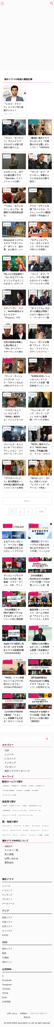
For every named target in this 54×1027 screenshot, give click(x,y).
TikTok (5, 993)
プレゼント (10, 766)
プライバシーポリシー (38, 1013)
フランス (24, 835)
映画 (4, 953)
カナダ (27, 830)
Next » (27, 501)
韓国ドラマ (7, 917)
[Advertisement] (41, 94)
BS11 (5, 805)
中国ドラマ (7, 922)
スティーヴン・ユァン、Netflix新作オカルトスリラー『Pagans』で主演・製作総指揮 (14, 314)
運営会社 (9, 862)
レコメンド (10, 758)
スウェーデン (36, 830)
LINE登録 (6, 1001)
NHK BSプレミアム (36, 805)
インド (6, 830)
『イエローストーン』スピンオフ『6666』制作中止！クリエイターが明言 (13, 416)
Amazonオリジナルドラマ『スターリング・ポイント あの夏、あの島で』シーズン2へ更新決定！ (13, 246)
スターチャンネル (36, 810)
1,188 (40, 511)
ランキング (10, 762)
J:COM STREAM (9, 790)
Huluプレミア (41, 786)
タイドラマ (7, 931)
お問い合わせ (11, 858)
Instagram (7, 984)
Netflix (28, 790)
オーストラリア (16, 830)
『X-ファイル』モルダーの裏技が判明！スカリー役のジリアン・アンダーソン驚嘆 (39, 314)
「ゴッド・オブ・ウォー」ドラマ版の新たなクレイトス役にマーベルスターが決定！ (39, 280)
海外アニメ (7, 962)
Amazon (6, 786)
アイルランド (8, 826)
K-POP (5, 935)
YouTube (6, 989)
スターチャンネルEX (10, 795)
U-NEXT (35, 790)
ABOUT (8, 846)
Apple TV (15, 786)
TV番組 (5, 957)
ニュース (9, 754)
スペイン (46, 830)
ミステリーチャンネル (26, 815)
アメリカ (18, 826)
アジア (5, 910)
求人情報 (9, 854)
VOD (4, 942)
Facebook (7, 980)
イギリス (27, 826)
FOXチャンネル (15, 805)
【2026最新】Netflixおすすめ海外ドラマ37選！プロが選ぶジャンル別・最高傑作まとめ (40, 582)
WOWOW (7, 810)
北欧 (41, 835)
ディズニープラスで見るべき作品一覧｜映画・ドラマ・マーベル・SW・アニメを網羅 (13, 582)
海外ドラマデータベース (17, 770)
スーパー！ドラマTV (10, 815)
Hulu (32, 786)
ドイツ (16, 835)
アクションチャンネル (20, 810)
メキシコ (33, 835)
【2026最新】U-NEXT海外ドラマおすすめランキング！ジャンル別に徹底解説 (13, 616)
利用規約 (23, 1013)
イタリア (46, 826)
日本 (47, 835)
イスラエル (36, 826)
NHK (25, 805)
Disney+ (24, 786)
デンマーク (7, 835)
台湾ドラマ (7, 926)
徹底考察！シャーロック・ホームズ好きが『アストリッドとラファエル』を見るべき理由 (39, 616)
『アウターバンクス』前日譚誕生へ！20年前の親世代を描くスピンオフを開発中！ (14, 484)
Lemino (20, 790)
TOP (6, 750)
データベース (8, 903)
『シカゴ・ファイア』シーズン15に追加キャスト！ (13, 107)
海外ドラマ (7, 948)
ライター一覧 (11, 850)
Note (4, 997)
